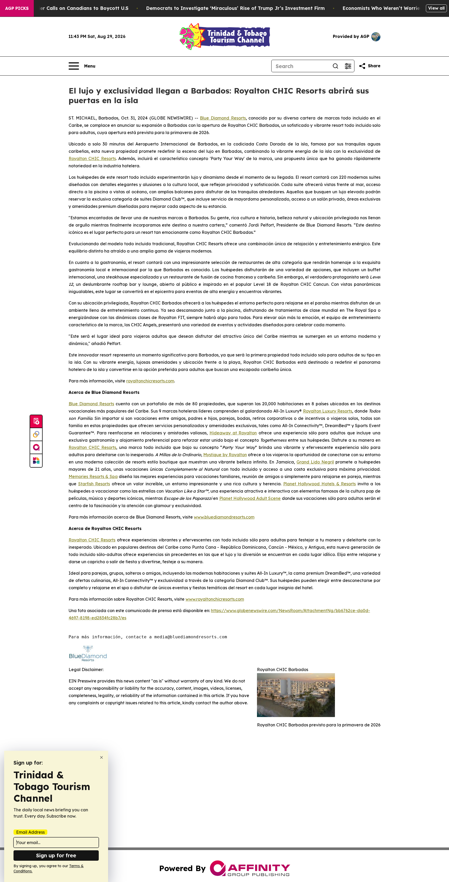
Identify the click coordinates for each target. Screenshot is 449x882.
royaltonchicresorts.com (150, 380)
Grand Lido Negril (315, 462)
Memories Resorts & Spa (93, 476)
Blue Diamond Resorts (223, 118)
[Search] (335, 66)
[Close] (101, 757)
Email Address (30, 832)
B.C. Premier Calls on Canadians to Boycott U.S (72, 8)
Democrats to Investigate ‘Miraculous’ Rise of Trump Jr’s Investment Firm (235, 8)
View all (436, 8)
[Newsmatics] (36, 460)
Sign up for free (56, 855)
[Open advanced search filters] (348, 66)
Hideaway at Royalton (233, 432)
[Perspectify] (36, 434)
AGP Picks (17, 8)
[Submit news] (36, 421)
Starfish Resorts (94, 483)
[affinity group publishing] (36, 447)
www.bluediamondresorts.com (224, 517)
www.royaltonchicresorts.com (215, 599)
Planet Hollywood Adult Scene (250, 498)
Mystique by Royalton (225, 454)
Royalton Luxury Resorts (327, 411)
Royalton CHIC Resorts (92, 158)
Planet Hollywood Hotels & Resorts (319, 483)
